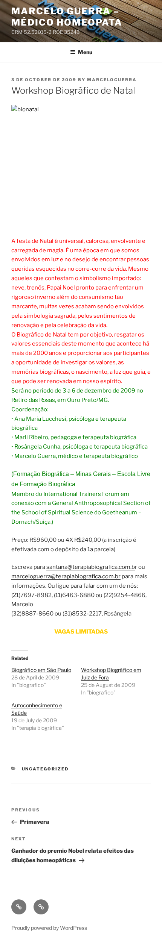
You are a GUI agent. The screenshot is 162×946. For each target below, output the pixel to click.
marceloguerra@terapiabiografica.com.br (66, 576)
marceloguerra (112, 79)
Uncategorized (45, 769)
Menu (85, 52)
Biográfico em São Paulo (41, 670)
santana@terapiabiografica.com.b (90, 567)
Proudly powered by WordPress (49, 928)
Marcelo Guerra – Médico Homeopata (66, 17)
